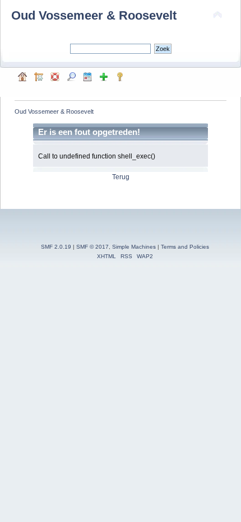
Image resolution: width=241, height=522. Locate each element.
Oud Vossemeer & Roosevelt (94, 15)
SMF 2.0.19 (56, 247)
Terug (120, 177)
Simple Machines (134, 247)
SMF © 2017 (92, 247)
